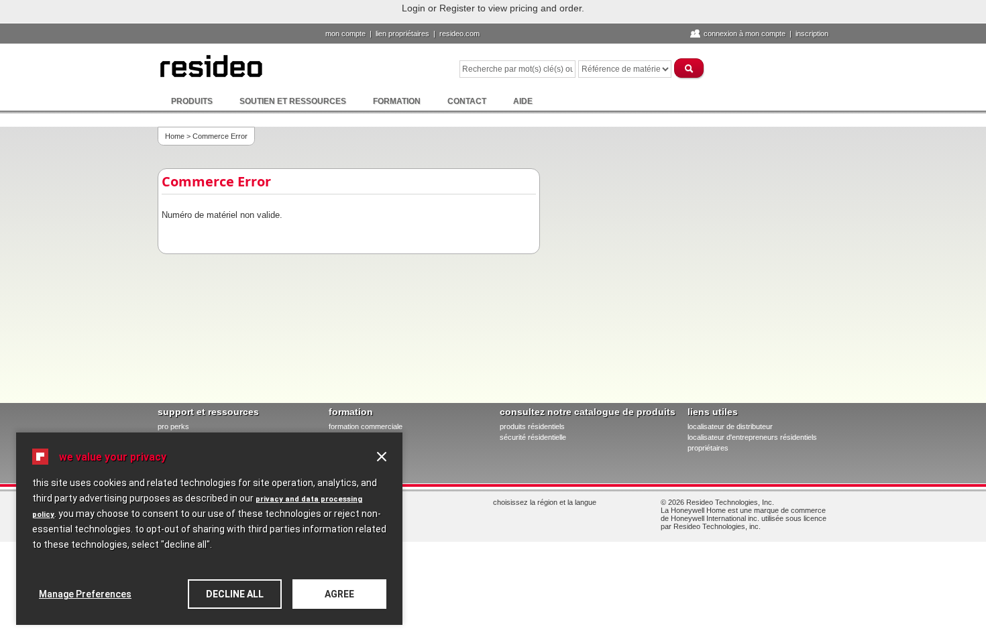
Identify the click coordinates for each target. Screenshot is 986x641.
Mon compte (345, 34)
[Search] (689, 68)
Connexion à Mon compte (744, 34)
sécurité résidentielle (533, 437)
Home (174, 136)
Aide (523, 101)
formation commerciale (365, 426)
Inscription (812, 34)
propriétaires (708, 448)
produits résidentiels (532, 426)
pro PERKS (173, 426)
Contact (466, 101)
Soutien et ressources (292, 101)
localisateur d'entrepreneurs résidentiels (752, 437)
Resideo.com (459, 34)
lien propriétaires (402, 34)
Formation (397, 101)
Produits (192, 101)
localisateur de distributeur (730, 426)
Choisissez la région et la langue (544, 502)
